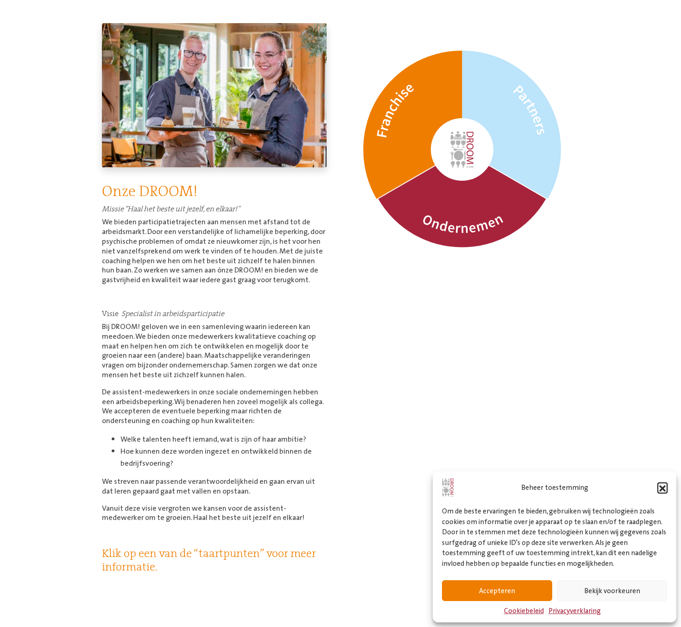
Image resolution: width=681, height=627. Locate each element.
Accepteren (497, 590)
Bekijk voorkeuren (612, 590)
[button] (662, 487)
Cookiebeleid (524, 610)
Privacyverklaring (575, 610)
